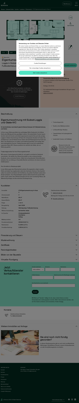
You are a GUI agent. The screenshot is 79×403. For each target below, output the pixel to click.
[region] (40, 58)
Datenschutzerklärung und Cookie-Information (47, 59)
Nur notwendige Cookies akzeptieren (40, 68)
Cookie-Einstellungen (40, 63)
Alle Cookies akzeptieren (40, 73)
